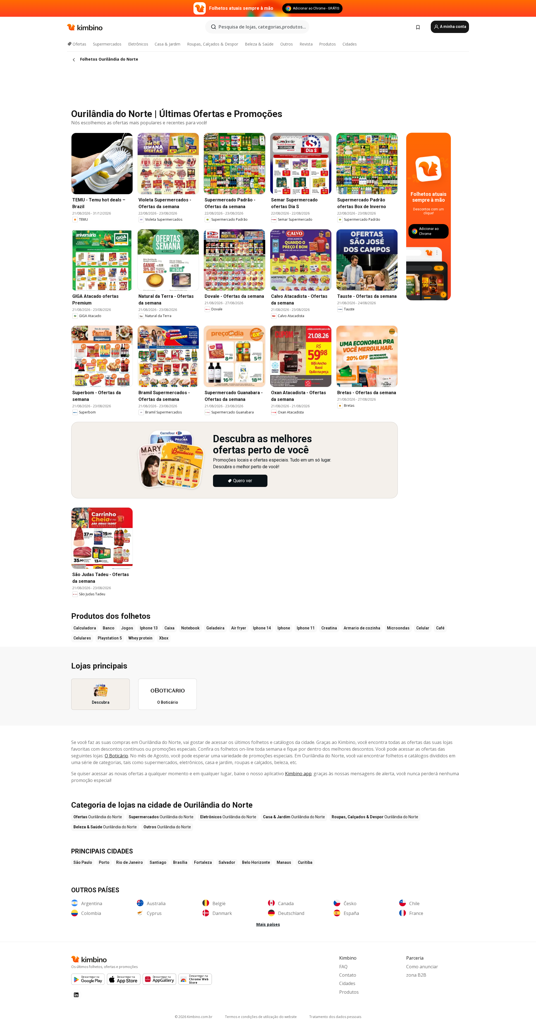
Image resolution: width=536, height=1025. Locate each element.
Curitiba (305, 862)
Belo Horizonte (256, 862)
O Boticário (116, 756)
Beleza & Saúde (259, 44)
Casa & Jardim (167, 44)
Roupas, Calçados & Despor (212, 44)
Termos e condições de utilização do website (261, 1016)
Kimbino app (298, 773)
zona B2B (416, 975)
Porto (104, 862)
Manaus (284, 862)
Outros (286, 44)
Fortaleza (203, 862)
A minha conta (452, 26)
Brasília (180, 862)
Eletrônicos (138, 44)
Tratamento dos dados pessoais (335, 1016)
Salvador (227, 862)
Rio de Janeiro (129, 862)
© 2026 (193, 1016)
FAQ (343, 967)
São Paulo (82, 862)
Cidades (350, 44)
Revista (306, 44)
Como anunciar (422, 967)
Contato (347, 975)
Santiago (158, 862)
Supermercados (107, 44)
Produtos (327, 44)
